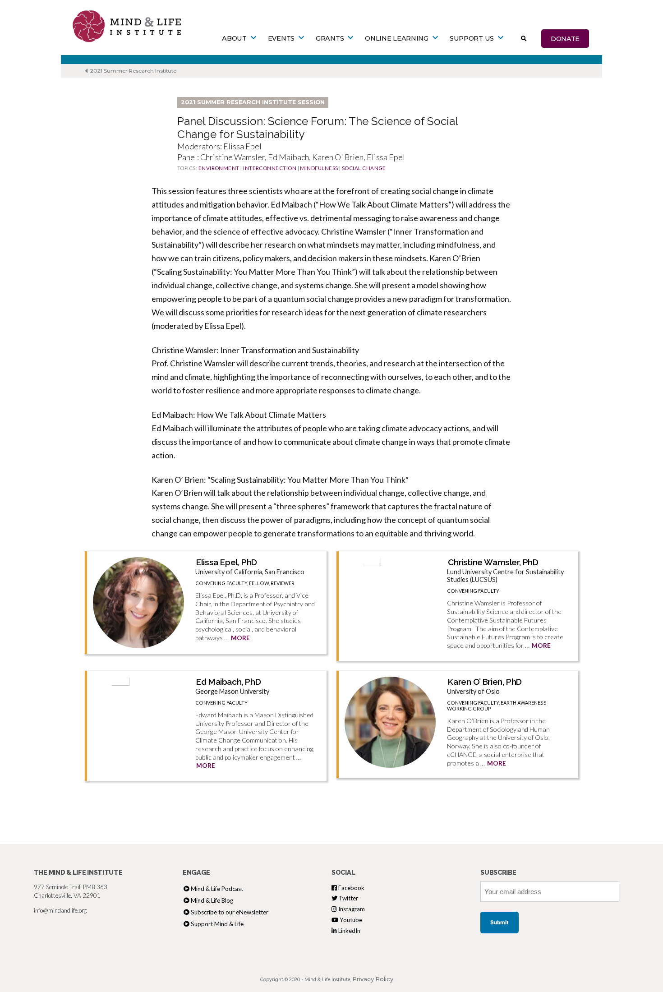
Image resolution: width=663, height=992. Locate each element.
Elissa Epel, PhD (226, 562)
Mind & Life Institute (327, 980)
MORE (240, 637)
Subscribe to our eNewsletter (229, 912)
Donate (565, 38)
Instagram (351, 909)
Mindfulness (319, 168)
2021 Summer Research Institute (132, 71)
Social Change (364, 168)
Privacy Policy (372, 979)
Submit (499, 922)
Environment (218, 168)
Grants (330, 38)
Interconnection (269, 168)
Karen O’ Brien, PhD (484, 682)
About (234, 38)
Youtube (350, 919)
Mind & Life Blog (212, 900)
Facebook (350, 887)
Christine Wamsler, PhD (493, 562)
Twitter (347, 898)
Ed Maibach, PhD (228, 682)
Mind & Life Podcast (217, 888)
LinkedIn (348, 930)
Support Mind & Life (217, 923)
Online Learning (396, 38)
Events (281, 38)
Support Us (472, 38)
